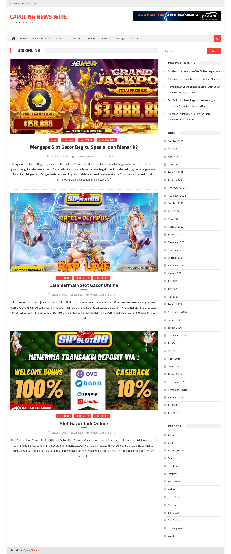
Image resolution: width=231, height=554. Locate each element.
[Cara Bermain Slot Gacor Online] (84, 232)
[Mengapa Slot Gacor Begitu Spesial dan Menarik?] (84, 96)
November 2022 (177, 195)
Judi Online (64, 278)
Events (171, 458)
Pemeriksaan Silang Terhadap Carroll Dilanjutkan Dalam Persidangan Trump (194, 89)
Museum (172, 505)
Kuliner (92, 38)
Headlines (173, 466)
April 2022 (173, 211)
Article (171, 435)
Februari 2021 (175, 304)
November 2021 (177, 250)
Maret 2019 (174, 359)
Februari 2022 (175, 227)
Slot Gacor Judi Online (84, 423)
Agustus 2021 (175, 273)
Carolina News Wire (38, 16)
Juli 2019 (172, 343)
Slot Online (86, 139)
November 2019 (177, 335)
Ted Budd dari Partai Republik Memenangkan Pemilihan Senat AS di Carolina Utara (192, 103)
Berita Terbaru (41, 38)
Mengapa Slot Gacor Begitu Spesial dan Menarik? (84, 147)
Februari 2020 (175, 320)
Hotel (105, 38)
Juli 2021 (172, 281)
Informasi (61, 38)
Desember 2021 (177, 242)
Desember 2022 (177, 188)
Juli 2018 (172, 405)
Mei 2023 (173, 149)
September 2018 (177, 390)
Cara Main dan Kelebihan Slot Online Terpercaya (194, 71)
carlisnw (79, 156)
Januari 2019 (175, 374)
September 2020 (177, 312)
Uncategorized (107, 139)
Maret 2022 (174, 219)
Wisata (77, 38)
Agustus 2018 (175, 397)
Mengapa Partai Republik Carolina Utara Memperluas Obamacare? (189, 116)
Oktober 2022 (175, 203)
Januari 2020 (175, 327)
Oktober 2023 (175, 141)
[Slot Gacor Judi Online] (84, 370)
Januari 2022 (175, 234)
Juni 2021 (173, 289)
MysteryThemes (31, 550)
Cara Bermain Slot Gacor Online (83, 285)
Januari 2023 (175, 180)
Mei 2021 (173, 296)
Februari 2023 (175, 172)
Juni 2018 (173, 413)
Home (23, 38)
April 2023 (173, 157)
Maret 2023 (174, 164)
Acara (134, 38)
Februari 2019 (175, 366)
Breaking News (176, 450)
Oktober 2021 (175, 258)
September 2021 (177, 265)
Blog (53, 139)
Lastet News (174, 497)
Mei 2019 (173, 351)
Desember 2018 (177, 382)
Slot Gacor (82, 278)
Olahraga (119, 38)
